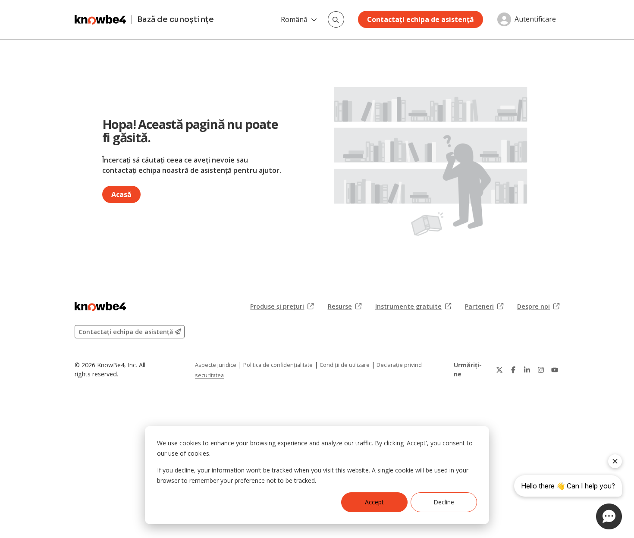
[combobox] (336, 19)
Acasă (121, 194)
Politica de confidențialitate (278, 365)
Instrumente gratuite (413, 306)
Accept (374, 502)
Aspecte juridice (215, 365)
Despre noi (538, 306)
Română (294, 19)
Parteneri (484, 306)
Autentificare (535, 19)
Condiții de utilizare (345, 365)
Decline (443, 502)
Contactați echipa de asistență (420, 19)
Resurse (344, 306)
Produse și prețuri (282, 306)
